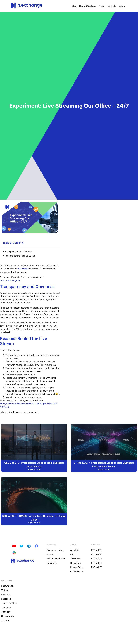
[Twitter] (21, 546)
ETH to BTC (96, 563)
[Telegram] (29, 546)
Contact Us (52, 563)
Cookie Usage (76, 571)
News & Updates (87, 6)
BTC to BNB (96, 554)
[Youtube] (14, 546)
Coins (122, 6)
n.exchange (23, 268)
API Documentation (56, 558)
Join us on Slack (9, 603)
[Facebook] (36, 546)
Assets (50, 554)
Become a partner (55, 550)
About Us (74, 550)
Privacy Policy (77, 567)
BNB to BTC (96, 567)
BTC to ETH (96, 550)
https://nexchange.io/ (10, 280)
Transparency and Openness (18, 251)
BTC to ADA (96, 558)
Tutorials (111, 6)
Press (101, 6)
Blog (74, 6)
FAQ (72, 554)
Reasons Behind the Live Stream (20, 256)
